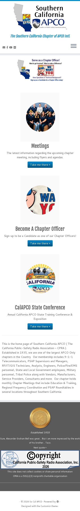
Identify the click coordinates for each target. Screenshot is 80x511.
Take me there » (40, 165)
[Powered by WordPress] (57, 500)
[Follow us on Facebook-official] (7, 47)
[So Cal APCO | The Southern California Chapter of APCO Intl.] (40, 17)
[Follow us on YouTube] (11, 47)
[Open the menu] (74, 46)
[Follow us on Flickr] (15, 47)
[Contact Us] (4, 47)
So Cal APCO (36, 501)
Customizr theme (49, 506)
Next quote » (40, 447)
